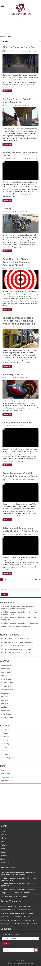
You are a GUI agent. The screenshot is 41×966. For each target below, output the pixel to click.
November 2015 (7, 682)
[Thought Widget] (20, 9)
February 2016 (6, 672)
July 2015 (4, 696)
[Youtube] (24, 960)
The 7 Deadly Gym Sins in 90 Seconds (13, 896)
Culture (6, 52)
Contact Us (4, 862)
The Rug (7, 208)
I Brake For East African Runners (21, 639)
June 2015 (4, 700)
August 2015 (5, 693)
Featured (12, 52)
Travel (31, 52)
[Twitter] (21, 960)
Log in (3, 770)
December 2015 (6, 679)
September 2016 (7, 665)
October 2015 (6, 686)
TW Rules (7, 754)
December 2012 (6, 714)
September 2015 (7, 689)
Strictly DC (25, 52)
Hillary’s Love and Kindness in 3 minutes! (16, 626)
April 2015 (4, 707)
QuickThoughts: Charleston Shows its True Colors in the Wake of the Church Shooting (19, 321)
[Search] (36, 950)
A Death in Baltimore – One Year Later (23, 653)
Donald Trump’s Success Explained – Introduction (19, 623)
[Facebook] (19, 960)
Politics (21, 159)
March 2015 (5, 710)
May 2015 (4, 703)
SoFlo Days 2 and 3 (13, 374)
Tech (26, 159)
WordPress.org (7, 780)
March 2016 (5, 668)
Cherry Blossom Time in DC (17, 422)
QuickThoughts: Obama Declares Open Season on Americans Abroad (16, 262)
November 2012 (7, 717)
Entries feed (5, 773)
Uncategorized (9, 758)
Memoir (18, 52)
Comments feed (7, 777)
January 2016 (5, 675)
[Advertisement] (20, 25)
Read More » (7, 91)
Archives (3, 855)
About (2, 859)
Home (4, 36)
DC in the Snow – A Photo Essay (20, 47)
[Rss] (17, 960)
